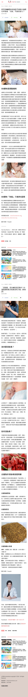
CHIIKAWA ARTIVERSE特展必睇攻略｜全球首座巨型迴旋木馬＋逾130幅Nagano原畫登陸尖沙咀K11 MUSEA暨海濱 (19, 269)
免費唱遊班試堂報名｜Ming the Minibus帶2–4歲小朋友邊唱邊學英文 (19, 261)
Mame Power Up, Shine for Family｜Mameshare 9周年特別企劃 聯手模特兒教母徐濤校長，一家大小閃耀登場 (20, 253)
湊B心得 (10, 6)
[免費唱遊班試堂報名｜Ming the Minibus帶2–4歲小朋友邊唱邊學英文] (6, 261)
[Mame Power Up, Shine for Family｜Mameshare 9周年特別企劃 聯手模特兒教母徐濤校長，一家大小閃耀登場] (6, 253)
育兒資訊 (6, 6)
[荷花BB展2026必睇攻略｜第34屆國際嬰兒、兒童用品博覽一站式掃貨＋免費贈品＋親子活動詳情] (6, 276)
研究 (10, 241)
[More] (20, 17)
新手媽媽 (6, 241)
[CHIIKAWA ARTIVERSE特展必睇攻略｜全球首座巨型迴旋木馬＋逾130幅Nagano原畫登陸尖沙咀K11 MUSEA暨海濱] (6, 268)
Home (2, 6)
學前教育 (14, 258)
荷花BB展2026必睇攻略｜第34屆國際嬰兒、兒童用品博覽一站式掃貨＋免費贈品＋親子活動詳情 (19, 276)
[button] (26, 2)
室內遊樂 (14, 265)
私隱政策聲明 (4, 686)
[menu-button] (2, 2)
